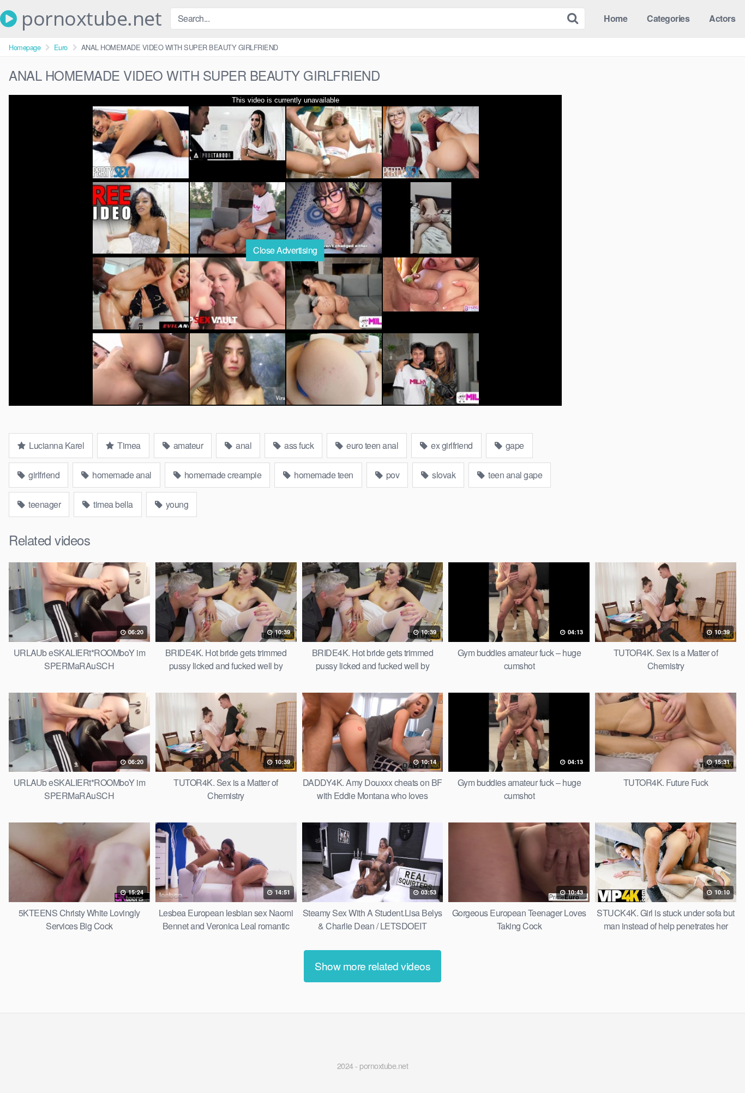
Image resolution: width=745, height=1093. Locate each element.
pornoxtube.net (89, 18)
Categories (668, 18)
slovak (443, 475)
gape (513, 445)
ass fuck (298, 445)
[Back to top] (715, 1058)
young (176, 504)
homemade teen (322, 475)
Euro (61, 47)
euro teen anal (372, 445)
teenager (44, 504)
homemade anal (121, 475)
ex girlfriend (451, 445)
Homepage (24, 47)
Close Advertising (285, 250)
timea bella (112, 504)
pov (391, 475)
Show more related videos (372, 965)
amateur (187, 445)
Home (615, 18)
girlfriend (43, 475)
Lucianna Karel (56, 445)
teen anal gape (514, 475)
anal (243, 445)
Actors (722, 18)
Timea (128, 445)
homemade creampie (221, 475)
